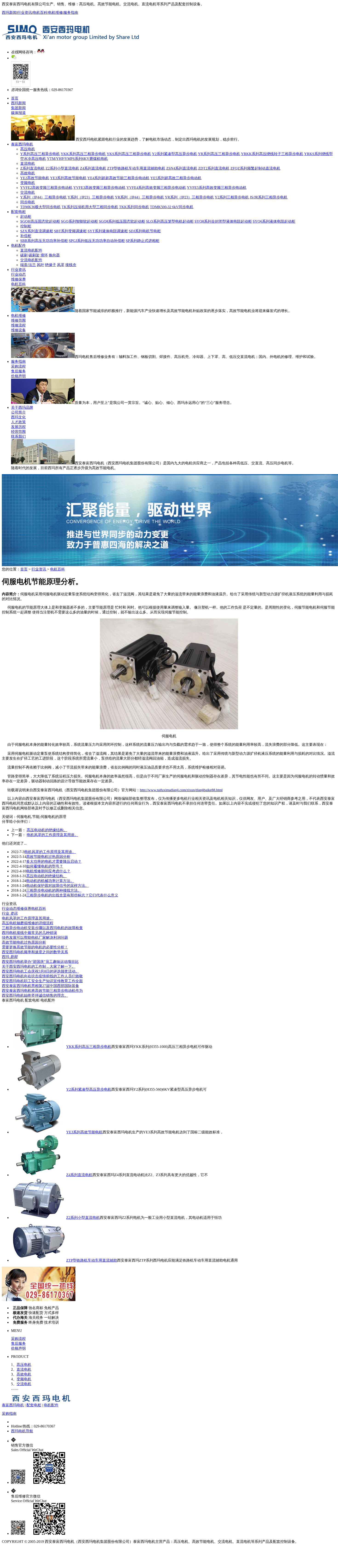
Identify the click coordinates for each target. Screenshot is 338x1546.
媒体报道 (18, 113)
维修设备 (18, 330)
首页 (14, 98)
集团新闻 (18, 108)
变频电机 (27, 183)
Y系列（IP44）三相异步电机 (43, 197)
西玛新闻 (9, 12)
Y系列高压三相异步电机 (40, 154)
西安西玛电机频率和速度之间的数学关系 (35, 952)
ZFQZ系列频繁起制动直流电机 (255, 168)
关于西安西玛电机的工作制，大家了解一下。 (38, 966)
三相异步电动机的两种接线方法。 (53, 890)
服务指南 (70, 12)
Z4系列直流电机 (93, 168)
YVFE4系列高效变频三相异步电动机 (156, 188)
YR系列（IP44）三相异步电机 (139, 197)
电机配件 (18, 245)
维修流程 (18, 325)
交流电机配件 (31, 260)
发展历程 (18, 427)
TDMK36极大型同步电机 (40, 207)
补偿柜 (25, 236)
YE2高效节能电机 (34, 178)
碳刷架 (34, 255)
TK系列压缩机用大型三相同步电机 (90, 207)
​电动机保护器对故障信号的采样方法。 (57, 886)
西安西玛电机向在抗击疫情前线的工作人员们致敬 (42, 976)
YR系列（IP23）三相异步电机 (189, 197)
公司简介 (18, 412)
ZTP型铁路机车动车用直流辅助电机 (136, 168)
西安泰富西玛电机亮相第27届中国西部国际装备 (40, 986)
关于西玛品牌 (22, 407)
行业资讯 (24, 12)
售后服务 (18, 371)
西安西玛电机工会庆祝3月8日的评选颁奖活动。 (40, 971)
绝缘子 (50, 265)
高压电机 (27, 149)
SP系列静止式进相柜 (142, 241)
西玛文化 (18, 417)
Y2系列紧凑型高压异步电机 (174, 154)
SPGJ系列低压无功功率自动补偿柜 (97, 241)
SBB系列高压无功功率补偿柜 (44, 241)
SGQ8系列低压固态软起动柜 (122, 221)
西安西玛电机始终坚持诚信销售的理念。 (35, 995)
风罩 (60, 265)
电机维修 (55, 12)
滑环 (44, 255)
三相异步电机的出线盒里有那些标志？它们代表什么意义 (72, 895)
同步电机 (27, 202)
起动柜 (25, 216)
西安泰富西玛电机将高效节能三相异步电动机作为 (42, 991)
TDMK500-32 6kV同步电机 (171, 207)
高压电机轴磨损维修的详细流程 (27, 923)
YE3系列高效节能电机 (68, 178)
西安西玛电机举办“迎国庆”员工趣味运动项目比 (40, 962)
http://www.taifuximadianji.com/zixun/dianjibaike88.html (181, 790)
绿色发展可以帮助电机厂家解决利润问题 (35, 937)
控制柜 (25, 226)
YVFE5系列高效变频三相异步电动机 (216, 188)
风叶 (40, 265)
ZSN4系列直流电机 (181, 168)
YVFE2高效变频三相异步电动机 (46, 188)
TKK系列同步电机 (134, 207)
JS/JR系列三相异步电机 (268, 197)
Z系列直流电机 (32, 168)
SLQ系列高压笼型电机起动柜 (170, 221)
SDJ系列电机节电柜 (145, 231)
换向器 (54, 255)
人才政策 (18, 422)
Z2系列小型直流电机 (62, 168)
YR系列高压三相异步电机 (219, 154)
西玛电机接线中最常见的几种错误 (29, 933)
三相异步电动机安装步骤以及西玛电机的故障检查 (42, 928)
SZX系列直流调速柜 (36, 231)
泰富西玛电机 (22, 144)
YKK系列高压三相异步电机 (83, 154)
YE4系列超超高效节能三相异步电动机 (118, 178)
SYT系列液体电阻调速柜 (108, 231)
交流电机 (27, 192)
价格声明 (18, 376)
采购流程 (18, 366)
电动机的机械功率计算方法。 (50, 881)
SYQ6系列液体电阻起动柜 (274, 221)
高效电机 (27, 173)
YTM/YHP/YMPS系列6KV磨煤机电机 (77, 159)
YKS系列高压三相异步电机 (129, 154)
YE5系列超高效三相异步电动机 (175, 178)
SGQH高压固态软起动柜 (40, 221)
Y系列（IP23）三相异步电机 (91, 197)
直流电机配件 (31, 250)
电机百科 (40, 12)
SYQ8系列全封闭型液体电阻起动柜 (223, 221)
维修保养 (18, 279)
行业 (9, 913)
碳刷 (24, 255)
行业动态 (18, 274)
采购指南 (9, 1414)
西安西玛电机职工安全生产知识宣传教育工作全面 (42, 981)
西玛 (9, 957)
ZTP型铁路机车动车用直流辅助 (91, 1260)
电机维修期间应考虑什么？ (48, 871)
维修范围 (18, 320)
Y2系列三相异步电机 (232, 197)
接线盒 (70, 265)
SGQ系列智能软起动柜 (79, 221)
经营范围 (18, 432)
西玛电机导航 (22, 1431)
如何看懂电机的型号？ (44, 866)
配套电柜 (18, 212)
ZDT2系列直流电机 (213, 168)
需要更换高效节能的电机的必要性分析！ (35, 947)
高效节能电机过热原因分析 (48, 857)
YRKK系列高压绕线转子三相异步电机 (272, 154)
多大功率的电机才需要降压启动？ (53, 861)
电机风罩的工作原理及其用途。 (52, 835)
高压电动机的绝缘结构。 (47, 830)
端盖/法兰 (28, 265)
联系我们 (18, 436)
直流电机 (27, 163)
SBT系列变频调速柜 (70, 231)
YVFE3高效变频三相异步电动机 (99, 188)
